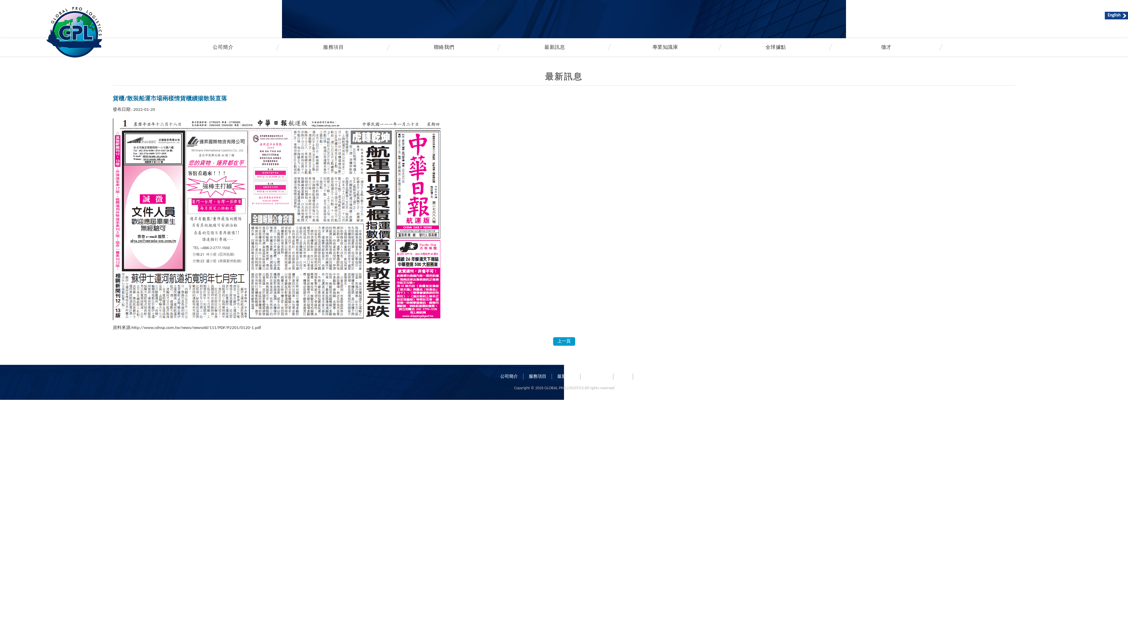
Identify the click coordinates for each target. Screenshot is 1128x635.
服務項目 (537, 377)
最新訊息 (554, 47)
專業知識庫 (665, 47)
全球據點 (776, 47)
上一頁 (564, 341)
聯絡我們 (444, 47)
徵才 (886, 47)
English (1114, 15)
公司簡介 (509, 377)
